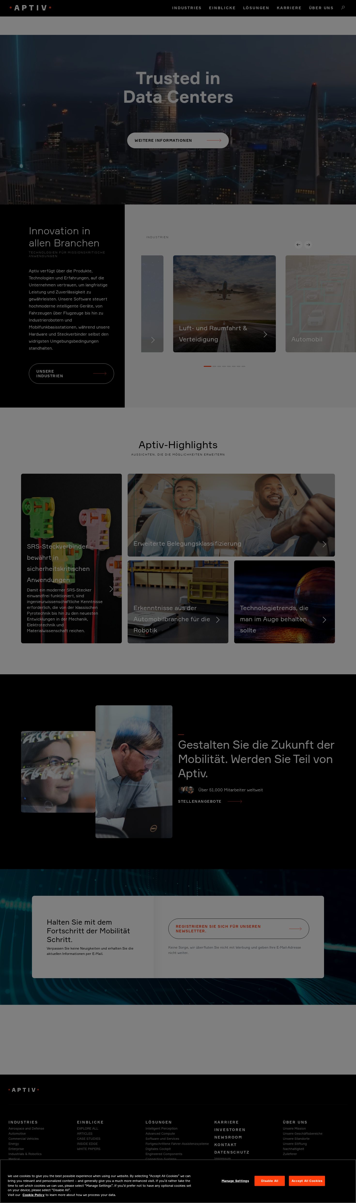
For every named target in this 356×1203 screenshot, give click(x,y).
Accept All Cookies (307, 1181)
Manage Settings (235, 1181)
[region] (178, 1181)
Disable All (269, 1181)
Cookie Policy (34, 1195)
